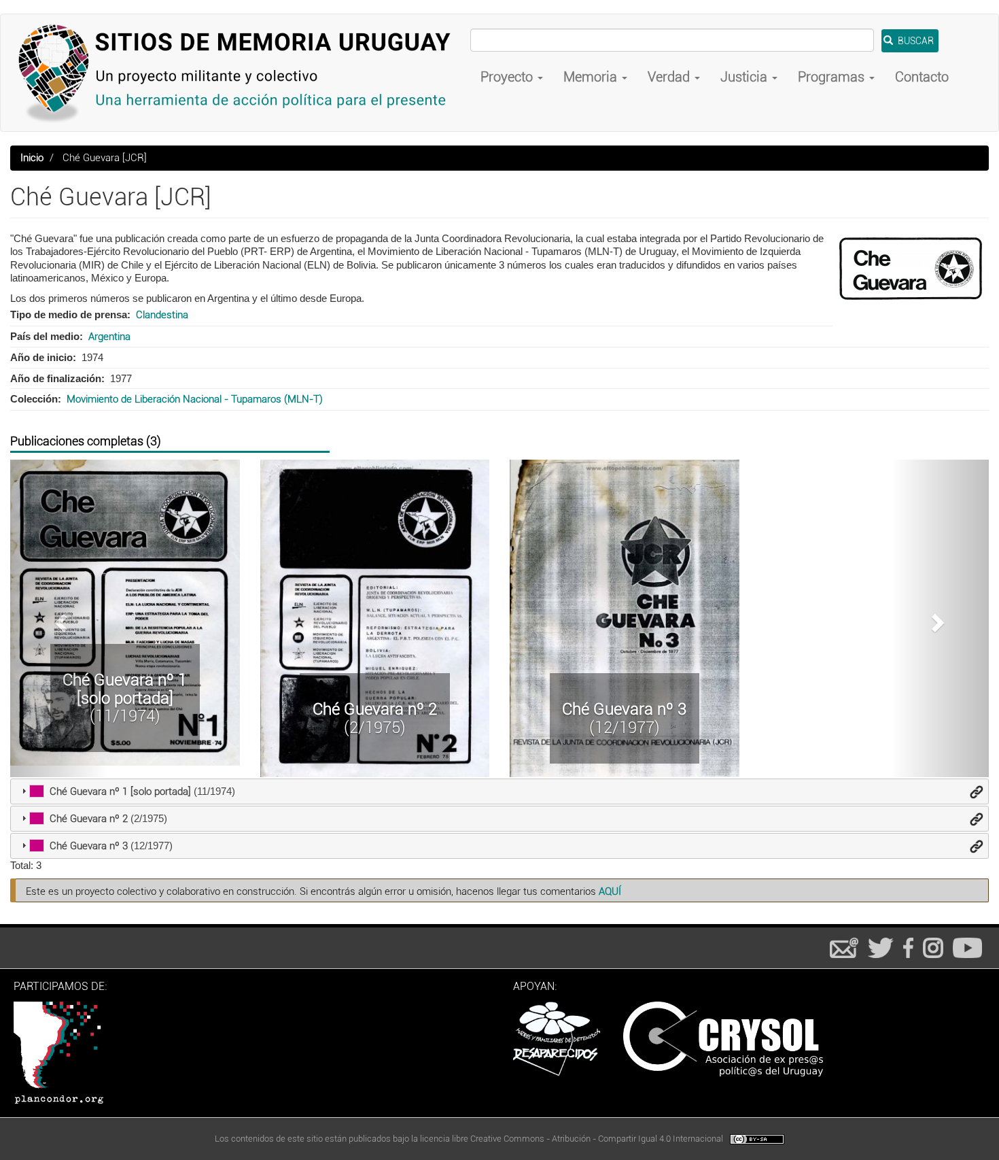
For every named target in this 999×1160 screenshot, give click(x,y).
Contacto (922, 77)
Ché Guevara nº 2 (375, 709)
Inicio (31, 158)
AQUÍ (610, 891)
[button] (59, 618)
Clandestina (162, 315)
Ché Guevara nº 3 (624, 709)
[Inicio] (240, 73)
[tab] (499, 791)
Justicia (745, 77)
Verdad (670, 77)
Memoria (591, 77)
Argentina (109, 336)
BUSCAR (915, 40)
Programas (833, 77)
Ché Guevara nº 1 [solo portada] (125, 688)
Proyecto (508, 77)
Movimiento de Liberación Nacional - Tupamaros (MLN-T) (195, 399)
